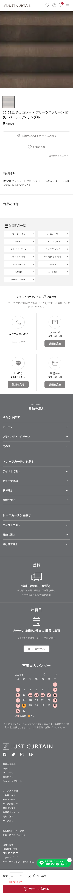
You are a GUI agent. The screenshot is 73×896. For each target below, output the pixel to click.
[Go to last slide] (53, 674)
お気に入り (47, 5)
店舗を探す (8, 845)
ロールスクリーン (53, 242)
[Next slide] (56, 674)
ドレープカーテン (18, 234)
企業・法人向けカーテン (14, 835)
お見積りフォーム (11, 812)
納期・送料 (8, 816)
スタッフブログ (10, 857)
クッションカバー (18, 279)
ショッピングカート (12, 781)
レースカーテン (53, 234)
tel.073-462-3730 (18, 334)
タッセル (52, 264)
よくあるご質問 (10, 791)
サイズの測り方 (10, 804)
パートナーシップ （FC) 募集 (18, 862)
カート (62, 3)
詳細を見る (55, 343)
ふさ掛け (18, 272)
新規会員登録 (9, 764)
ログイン (54, 5)
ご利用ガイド (9, 795)
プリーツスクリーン (18, 249)
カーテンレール (18, 264)
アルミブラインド (18, 257)
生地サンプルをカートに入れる (39, 135)
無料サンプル (9, 808)
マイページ (8, 773)
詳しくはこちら (36, 648)
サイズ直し (8, 821)
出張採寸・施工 (10, 849)
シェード (18, 242)
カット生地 (52, 272)
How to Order (9, 799)
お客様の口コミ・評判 (13, 830)
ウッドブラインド (53, 249)
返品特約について (57, 156)
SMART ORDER (11, 853)
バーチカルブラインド (53, 257)
